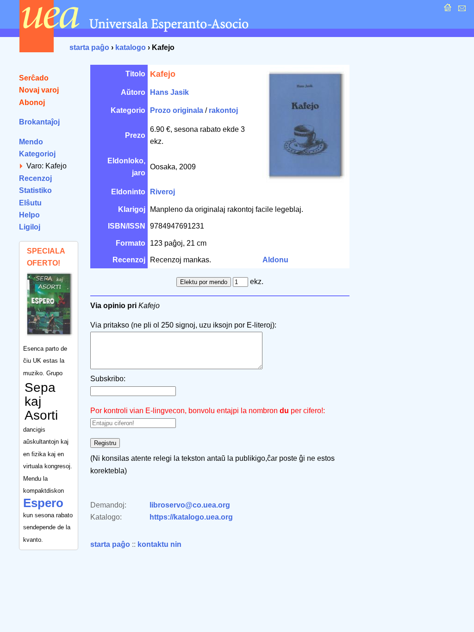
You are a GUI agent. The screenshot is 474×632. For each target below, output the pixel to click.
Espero (43, 502)
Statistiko (35, 190)
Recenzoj (35, 178)
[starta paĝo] (446, 10)
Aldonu (275, 260)
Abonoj (32, 102)
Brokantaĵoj (39, 122)
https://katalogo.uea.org (191, 517)
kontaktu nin (159, 544)
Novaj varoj (39, 90)
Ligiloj (29, 227)
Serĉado (34, 78)
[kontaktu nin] (461, 10)
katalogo (130, 47)
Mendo (31, 142)
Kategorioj (37, 154)
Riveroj (162, 192)
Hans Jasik (169, 92)
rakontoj (223, 110)
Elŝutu (30, 203)
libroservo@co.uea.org (190, 505)
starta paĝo (89, 47)
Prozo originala (176, 110)
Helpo (29, 215)
